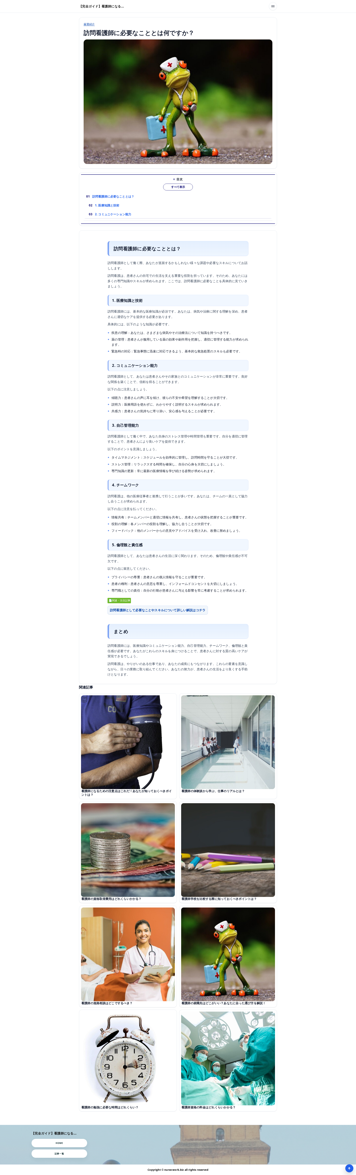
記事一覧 (59, 1153)
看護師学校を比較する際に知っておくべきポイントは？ (219, 899)
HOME (59, 1143)
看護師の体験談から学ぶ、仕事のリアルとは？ (213, 791)
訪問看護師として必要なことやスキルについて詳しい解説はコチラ (157, 610)
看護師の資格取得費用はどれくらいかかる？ (111, 899)
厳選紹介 (89, 24)
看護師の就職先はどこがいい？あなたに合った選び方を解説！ (224, 1003)
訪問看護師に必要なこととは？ (113, 196)
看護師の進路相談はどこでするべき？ (107, 1003)
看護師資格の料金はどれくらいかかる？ (209, 1107)
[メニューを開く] (273, 6)
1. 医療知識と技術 (107, 205)
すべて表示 (178, 186)
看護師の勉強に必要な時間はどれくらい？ (110, 1107)
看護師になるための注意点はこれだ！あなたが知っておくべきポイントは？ (126, 792)
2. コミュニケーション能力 (113, 214)
